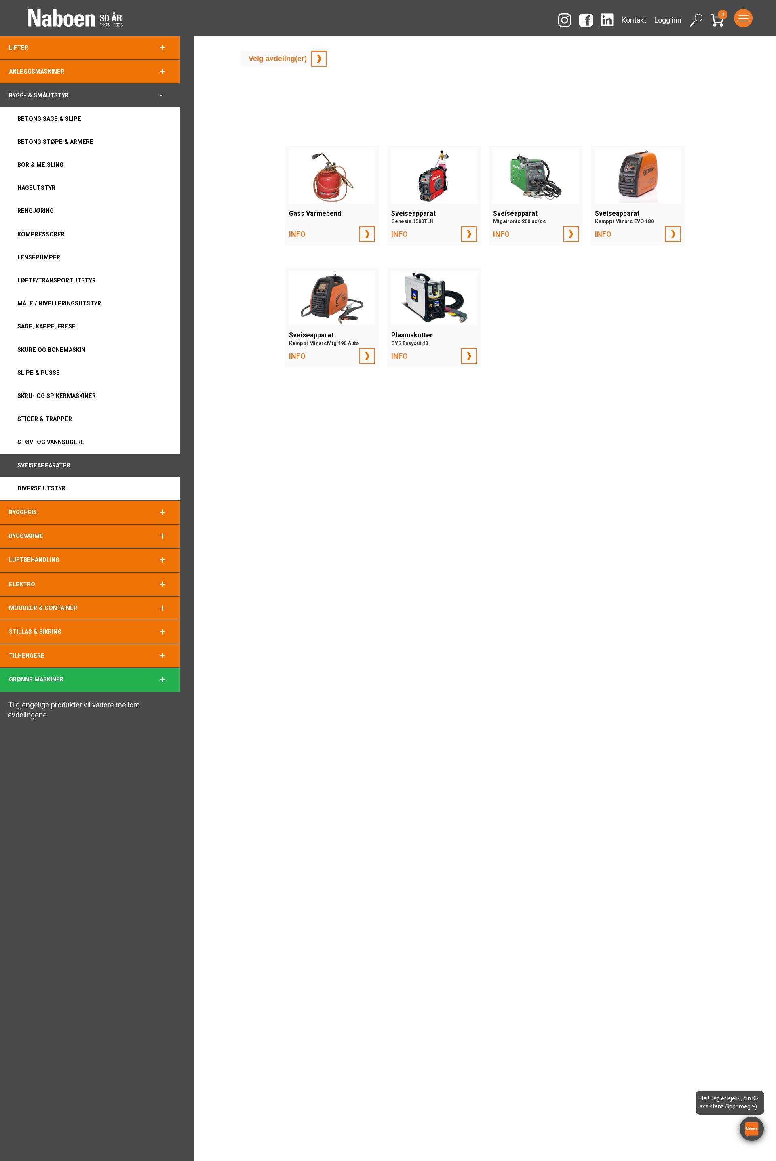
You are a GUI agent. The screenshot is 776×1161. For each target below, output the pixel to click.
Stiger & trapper (44, 419)
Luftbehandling (34, 560)
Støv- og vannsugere (50, 442)
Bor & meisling (40, 165)
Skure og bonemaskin (51, 350)
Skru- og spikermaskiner (56, 396)
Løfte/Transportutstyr (56, 280)
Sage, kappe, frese (46, 326)
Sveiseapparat (413, 217)
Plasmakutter (412, 338)
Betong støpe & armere (55, 142)
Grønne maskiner (36, 679)
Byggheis (23, 512)
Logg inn (667, 20)
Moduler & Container (43, 608)
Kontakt (634, 20)
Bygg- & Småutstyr (39, 95)
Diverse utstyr (41, 488)
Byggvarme (26, 536)
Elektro (22, 584)
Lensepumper (38, 257)
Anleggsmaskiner (36, 71)
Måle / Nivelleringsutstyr (59, 303)
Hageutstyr (36, 188)
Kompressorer (41, 234)
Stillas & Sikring (35, 632)
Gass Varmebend (315, 213)
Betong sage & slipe (49, 119)
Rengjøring (35, 211)
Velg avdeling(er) (278, 59)
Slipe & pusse (38, 373)
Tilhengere (26, 655)
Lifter (18, 47)
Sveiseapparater (43, 465)
